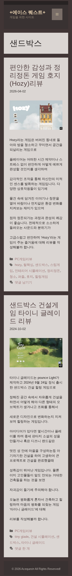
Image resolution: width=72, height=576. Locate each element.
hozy (18, 265)
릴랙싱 (28, 265)
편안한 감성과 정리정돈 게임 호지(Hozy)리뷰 (35, 75)
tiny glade (22, 537)
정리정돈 (53, 271)
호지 (29, 277)
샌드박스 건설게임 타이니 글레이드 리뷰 (35, 313)
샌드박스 (41, 265)
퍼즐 (21, 277)
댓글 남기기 (23, 282)
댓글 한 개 (22, 548)
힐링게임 (41, 277)
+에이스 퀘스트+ (28, 12)
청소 (13, 277)
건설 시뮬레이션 (42, 537)
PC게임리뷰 (23, 259)
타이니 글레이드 (33, 542)
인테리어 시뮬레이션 (30, 271)
